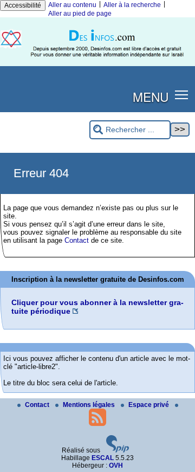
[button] (182, 94)
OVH (116, 465)
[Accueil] (97, 64)
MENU (150, 96)
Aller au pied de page (80, 13)
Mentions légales (89, 405)
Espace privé (149, 405)
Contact (76, 240)
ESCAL (103, 458)
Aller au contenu (72, 5)
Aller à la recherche (132, 5)
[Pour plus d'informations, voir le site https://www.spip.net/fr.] (117, 450)
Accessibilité (22, 5)
